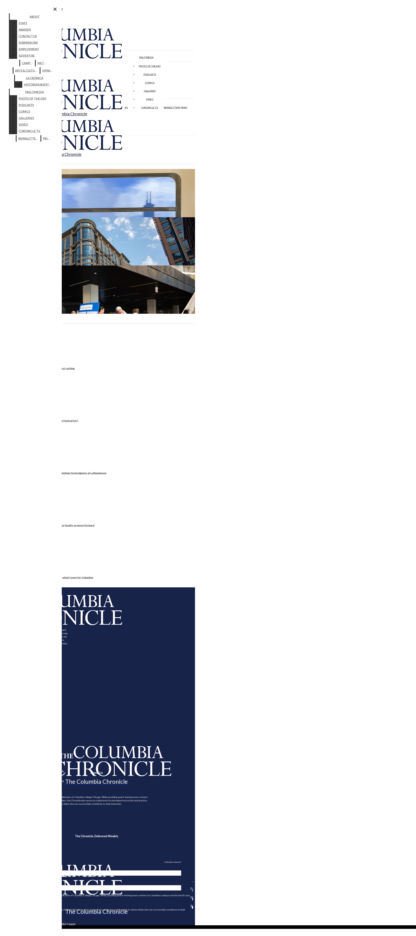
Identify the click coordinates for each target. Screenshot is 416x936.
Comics (149, 82)
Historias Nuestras (39, 84)
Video (149, 99)
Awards (25, 29)
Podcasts (149, 74)
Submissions (28, 42)
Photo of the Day (150, 66)
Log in (72, 923)
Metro (42, 63)
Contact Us (28, 36)
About (35, 16)
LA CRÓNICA (34, 78)
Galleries (150, 91)
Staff (23, 23)
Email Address (13, 868)
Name (9, 883)
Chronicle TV (149, 107)
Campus (28, 63)
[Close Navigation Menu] (55, 9)
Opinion (48, 70)
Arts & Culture (26, 70)
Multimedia (146, 57)
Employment (29, 49)
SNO (63, 923)
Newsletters (172, 107)
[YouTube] (191, 907)
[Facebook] (191, 882)
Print (184, 107)
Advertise (27, 55)
